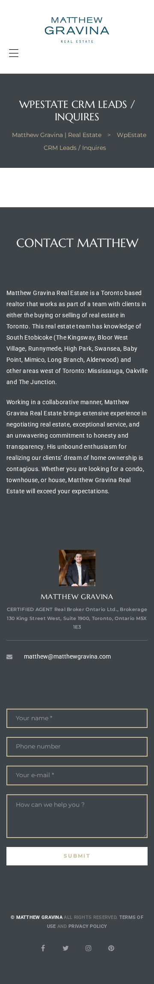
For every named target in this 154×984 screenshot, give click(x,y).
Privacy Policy (87, 926)
